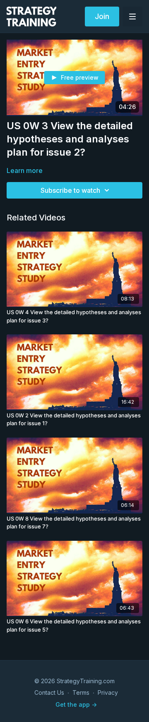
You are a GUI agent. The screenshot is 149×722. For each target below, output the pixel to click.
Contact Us (49, 692)
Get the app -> (76, 704)
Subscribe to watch (70, 190)
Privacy (108, 692)
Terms (80, 692)
